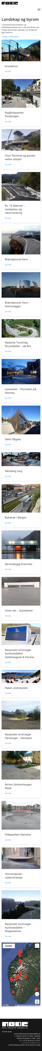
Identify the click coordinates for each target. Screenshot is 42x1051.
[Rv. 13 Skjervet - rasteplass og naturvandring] (21, 197)
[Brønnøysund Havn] (21, 247)
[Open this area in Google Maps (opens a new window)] (5, 1005)
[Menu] (39, 9)
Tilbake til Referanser (10, 37)
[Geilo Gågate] (21, 427)
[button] (20, 963)
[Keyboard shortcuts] (16, 1005)
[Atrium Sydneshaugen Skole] (21, 774)
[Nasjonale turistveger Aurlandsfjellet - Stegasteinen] (21, 915)
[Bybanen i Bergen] (21, 505)
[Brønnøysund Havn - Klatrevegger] (21, 294)
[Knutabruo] (21, 58)
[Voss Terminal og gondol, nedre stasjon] (21, 149)
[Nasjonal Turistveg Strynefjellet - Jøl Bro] (21, 337)
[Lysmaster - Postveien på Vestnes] (21, 380)
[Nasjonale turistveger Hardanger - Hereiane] (21, 724)
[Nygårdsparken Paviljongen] (21, 102)
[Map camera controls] (37, 994)
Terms (38, 1005)
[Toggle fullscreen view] (37, 946)
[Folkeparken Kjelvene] (21, 822)
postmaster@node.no (31, 1043)
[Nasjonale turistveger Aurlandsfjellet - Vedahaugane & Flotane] (21, 645)
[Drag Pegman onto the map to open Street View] (37, 1002)
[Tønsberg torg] (21, 466)
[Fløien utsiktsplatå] (21, 684)
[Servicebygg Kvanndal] (21, 552)
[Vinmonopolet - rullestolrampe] (21, 867)
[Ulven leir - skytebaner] (21, 598)
